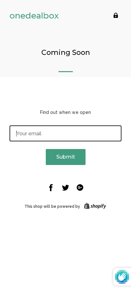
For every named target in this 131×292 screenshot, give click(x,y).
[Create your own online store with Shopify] (94, 206)
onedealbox (34, 16)
